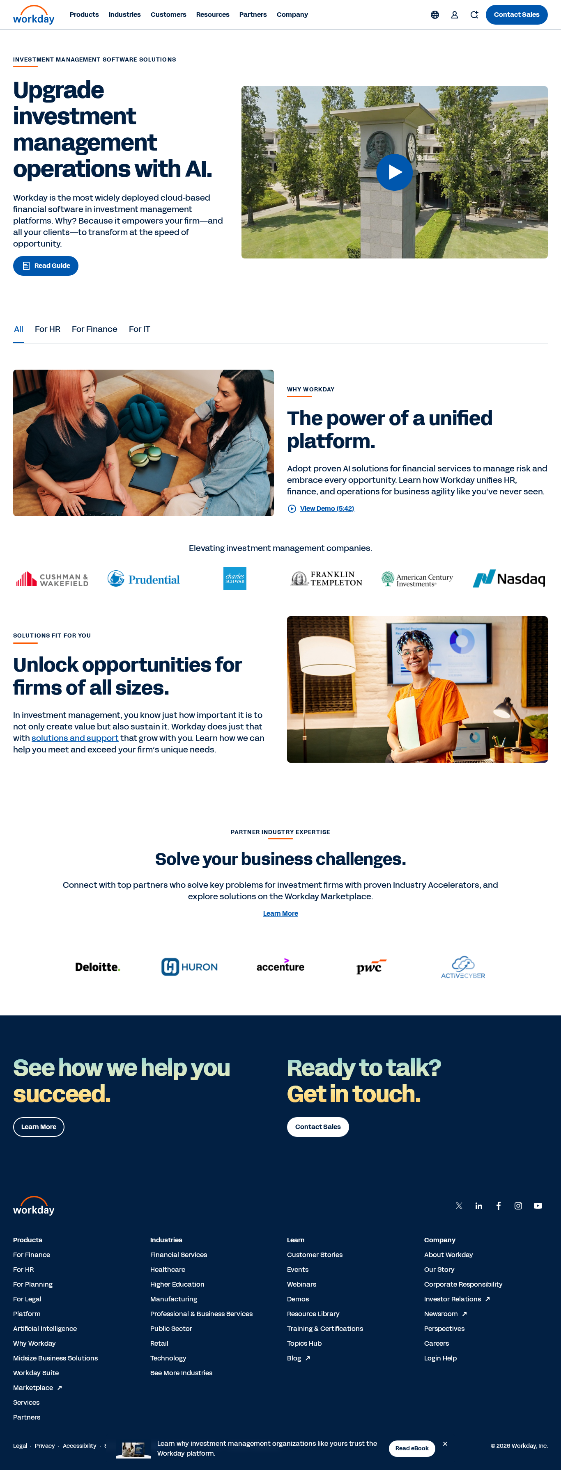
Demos (298, 1299)
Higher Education (177, 1284)
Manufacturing (173, 1299)
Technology (168, 1358)
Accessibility (80, 1446)
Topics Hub (304, 1343)
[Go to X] (459, 1206)
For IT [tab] (139, 329)
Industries (125, 14)
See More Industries (181, 1373)
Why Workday (34, 1343)
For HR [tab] (47, 329)
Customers (168, 14)
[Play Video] (394, 172)
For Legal (27, 1299)
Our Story (439, 1269)
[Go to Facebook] (498, 1206)
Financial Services (178, 1255)
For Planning (33, 1284)
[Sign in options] (454, 15)
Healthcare (167, 1269)
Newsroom (441, 1314)
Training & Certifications (325, 1328)
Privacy (45, 1446)
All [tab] (18, 329)
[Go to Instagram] (518, 1206)
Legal (20, 1446)
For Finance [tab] (94, 329)
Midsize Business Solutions (55, 1358)
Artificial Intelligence (45, 1328)
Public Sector (171, 1328)
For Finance (31, 1255)
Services (26, 1402)
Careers (436, 1343)
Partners (253, 14)
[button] (394, 172)
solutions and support (75, 738)
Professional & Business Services (201, 1314)
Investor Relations (452, 1299)
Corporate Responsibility (463, 1284)
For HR (23, 1269)
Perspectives (444, 1328)
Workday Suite (36, 1373)
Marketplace (33, 1387)
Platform (27, 1314)
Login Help (440, 1358)
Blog (294, 1358)
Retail (159, 1343)
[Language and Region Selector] (435, 15)
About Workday (448, 1255)
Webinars (301, 1284)
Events (297, 1269)
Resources (213, 14)
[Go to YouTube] (538, 1206)
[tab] (18, 329)
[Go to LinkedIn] (479, 1206)
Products (84, 14)
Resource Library (313, 1314)
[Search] (474, 15)
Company (292, 14)
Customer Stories (315, 1255)
